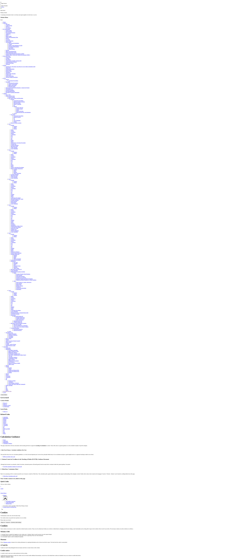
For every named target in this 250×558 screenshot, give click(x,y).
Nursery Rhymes (19, 107)
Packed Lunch (9, 71)
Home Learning (11, 97)
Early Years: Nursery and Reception (15, 98)
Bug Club (16, 262)
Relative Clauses (19, 285)
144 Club (10, 356)
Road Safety (10, 47)
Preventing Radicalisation (13, 46)
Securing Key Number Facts (14, 353)
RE (6, 386)
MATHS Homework (18, 321)
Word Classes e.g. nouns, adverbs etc (23, 282)
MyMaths (16, 263)
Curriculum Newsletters (13, 80)
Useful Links (8, 74)
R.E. (12, 135)
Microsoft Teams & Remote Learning (18, 323)
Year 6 (9, 290)
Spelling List (13, 144)
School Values (9, 30)
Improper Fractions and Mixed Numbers (24, 278)
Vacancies (8, 64)
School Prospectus (9, 40)
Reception (8, 81)
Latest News (8, 57)
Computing (13, 134)
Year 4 (9, 204)
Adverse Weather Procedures (12, 77)
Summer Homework (15, 254)
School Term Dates (10, 63)
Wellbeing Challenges (12, 335)
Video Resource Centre (10, 345)
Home (4, 22)
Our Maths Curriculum (13, 350)
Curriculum (5, 346)
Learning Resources (15, 328)
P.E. (12, 139)
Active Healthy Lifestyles (13, 383)
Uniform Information (10, 69)
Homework (13, 261)
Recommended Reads (10, 91)
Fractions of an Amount (21, 277)
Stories (17, 110)
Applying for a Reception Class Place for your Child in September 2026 (20, 66)
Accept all (8, 522)
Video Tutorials (14, 147)
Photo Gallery (8, 342)
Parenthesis (18, 287)
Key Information (6, 29)
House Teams (8, 338)
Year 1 (9, 124)
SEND (7, 35)
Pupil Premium (9, 31)
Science (15, 113)
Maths (12, 129)
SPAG (15, 264)
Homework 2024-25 (15, 251)
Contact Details (9, 25)
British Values (8, 36)
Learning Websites (15, 145)
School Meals (8, 70)
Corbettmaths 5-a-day (12, 358)
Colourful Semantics (10, 90)
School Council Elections (16, 253)
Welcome (8, 24)
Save (12, 556)
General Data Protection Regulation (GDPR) (15, 53)
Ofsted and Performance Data (12, 37)
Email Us (5, 404)
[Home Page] (1, 8)
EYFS (4, 78)
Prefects (7, 339)
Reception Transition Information (12, 92)
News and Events (6, 56)
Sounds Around (19, 108)
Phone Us (5, 403)
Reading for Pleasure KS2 (13, 371)
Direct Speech (19, 283)
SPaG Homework (20, 319)
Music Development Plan (11, 51)
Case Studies (8, 28)
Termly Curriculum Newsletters (17, 167)
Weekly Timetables (15, 230)
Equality (7, 50)
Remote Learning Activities (19, 101)
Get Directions (6, 406)
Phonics (15, 106)
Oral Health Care (9, 88)
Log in (2, 6)
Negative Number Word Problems (23, 274)
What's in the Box (20, 111)
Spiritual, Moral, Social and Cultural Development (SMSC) (18, 54)
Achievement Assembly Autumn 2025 (13, 60)
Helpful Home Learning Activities (18, 271)
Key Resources (11, 362)
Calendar (7, 58)
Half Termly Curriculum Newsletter (18, 142)
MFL (7, 388)
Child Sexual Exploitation (13, 43)
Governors (8, 39)
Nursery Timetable (17, 104)
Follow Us (5, 411)
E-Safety (10, 44)
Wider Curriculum (17, 173)
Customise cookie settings (16, 522)
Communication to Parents (11, 62)
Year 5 (9, 233)
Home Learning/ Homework (17, 168)
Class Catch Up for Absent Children (21, 326)
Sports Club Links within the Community (16, 384)
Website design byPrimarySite (9, 507)
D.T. (12, 137)
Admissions (8, 33)
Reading (15, 126)
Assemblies (10, 337)
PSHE (12, 140)
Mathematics (8, 349)
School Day (8, 67)
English (12, 125)
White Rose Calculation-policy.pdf (10, 476)
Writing (15, 127)
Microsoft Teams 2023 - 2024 (17, 199)
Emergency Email (6, 405)
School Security (11, 49)
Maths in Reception (12, 85)
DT (6, 387)
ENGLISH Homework (18, 316)
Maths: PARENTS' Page (13, 351)
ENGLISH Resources (18, 329)
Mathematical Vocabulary (13, 360)
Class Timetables (17, 120)
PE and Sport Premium (10, 32)
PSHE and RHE (9, 385)
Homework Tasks (14, 228)
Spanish (12, 194)
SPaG (15, 281)
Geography (13, 132)
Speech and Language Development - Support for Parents (17, 87)
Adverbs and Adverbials (21, 288)
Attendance (8, 72)
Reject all (3, 522)
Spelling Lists (14, 229)
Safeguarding (8, 42)
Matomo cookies (7, 542)
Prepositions (18, 289)
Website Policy (9, 503)
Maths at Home (11, 359)
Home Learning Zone (10, 95)
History (12, 133)
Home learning (14, 201)
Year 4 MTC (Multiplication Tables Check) (17, 355)
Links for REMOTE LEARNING (21, 325)
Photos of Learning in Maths (14, 363)
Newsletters (8, 59)
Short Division (19, 275)
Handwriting (13, 202)
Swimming (13, 224)
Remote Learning (17, 117)
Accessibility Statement (10, 501)
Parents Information (12, 333)
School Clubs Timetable (11, 73)
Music (12, 141)
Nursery (7, 79)
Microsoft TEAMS (17, 324)
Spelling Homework (20, 318)
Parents (4, 65)
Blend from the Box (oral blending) (23, 112)
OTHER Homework (18, 322)
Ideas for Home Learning (16, 122)
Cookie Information (10, 502)
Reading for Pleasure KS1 (13, 370)
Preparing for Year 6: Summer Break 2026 (19, 312)
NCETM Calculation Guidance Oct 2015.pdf (12, 466)
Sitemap (4, 495)
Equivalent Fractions (20, 276)
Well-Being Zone (9, 332)
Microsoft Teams (11, 86)
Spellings (15, 267)
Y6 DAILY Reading (15, 313)
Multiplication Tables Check (17, 226)
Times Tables (16, 268)
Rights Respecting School (11, 52)
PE (14, 105)
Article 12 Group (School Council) (13, 340)
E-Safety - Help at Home (11, 344)
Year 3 (9, 179)
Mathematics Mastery (12, 352)
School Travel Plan (10, 76)
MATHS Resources (18, 330)
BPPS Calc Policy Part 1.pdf (9, 456)
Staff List (8, 26)
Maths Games (11, 364)
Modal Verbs (18, 284)
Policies (7, 38)
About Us (5, 23)
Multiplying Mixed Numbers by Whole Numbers (26, 279)
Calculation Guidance (12, 357)
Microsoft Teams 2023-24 (16, 269)
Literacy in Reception (12, 84)
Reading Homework (20, 317)
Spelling (15, 169)
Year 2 (9, 149)
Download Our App (7, 391)
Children (5, 93)
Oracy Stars (8, 94)
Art (14, 119)
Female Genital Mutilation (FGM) (15, 45)
